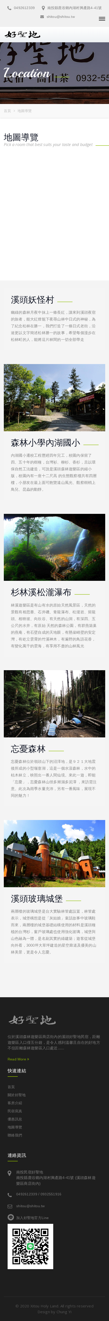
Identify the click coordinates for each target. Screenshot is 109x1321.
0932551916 (51, 1194)
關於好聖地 (17, 1095)
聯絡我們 (15, 1135)
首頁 (7, 111)
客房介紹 (15, 1103)
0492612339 (24, 8)
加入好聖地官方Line (32, 1218)
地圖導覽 (15, 1127)
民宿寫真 (15, 1111)
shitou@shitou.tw (60, 17)
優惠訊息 (15, 1119)
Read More (17, 1059)
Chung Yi (64, 1311)
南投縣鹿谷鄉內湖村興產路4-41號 (74, 8)
